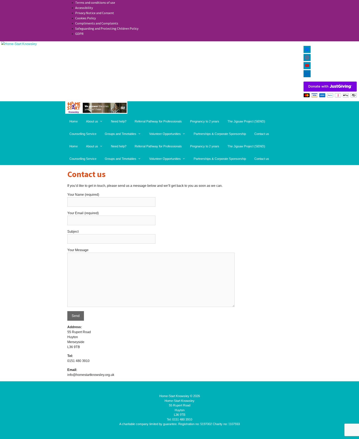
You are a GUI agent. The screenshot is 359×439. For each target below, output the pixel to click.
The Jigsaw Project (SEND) (246, 121)
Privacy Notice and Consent (94, 13)
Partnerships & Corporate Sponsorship (220, 134)
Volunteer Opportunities (165, 134)
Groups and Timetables (120, 134)
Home (73, 121)
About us (92, 121)
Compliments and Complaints (96, 23)
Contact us (261, 134)
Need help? (118, 121)
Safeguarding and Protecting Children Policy (106, 28)
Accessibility (84, 8)
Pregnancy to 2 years (204, 121)
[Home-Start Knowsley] (96, 108)
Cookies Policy (85, 18)
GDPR (79, 34)
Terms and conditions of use (95, 2)
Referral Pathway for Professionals (158, 121)
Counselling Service (82, 134)
